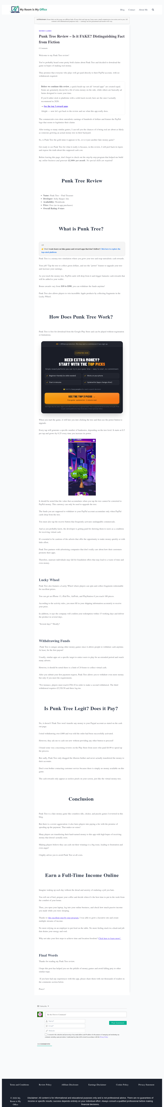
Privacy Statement (146, 1084)
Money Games (45, 31)
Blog (122, 9)
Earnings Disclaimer (97, 1084)
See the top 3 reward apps (56, 106)
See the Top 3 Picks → (82, 398)
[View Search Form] (153, 10)
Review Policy (45, 1084)
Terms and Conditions (19, 1084)
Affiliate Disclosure (69, 1084)
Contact (131, 9)
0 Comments (43, 48)
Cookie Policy (122, 1084)
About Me (143, 9)
